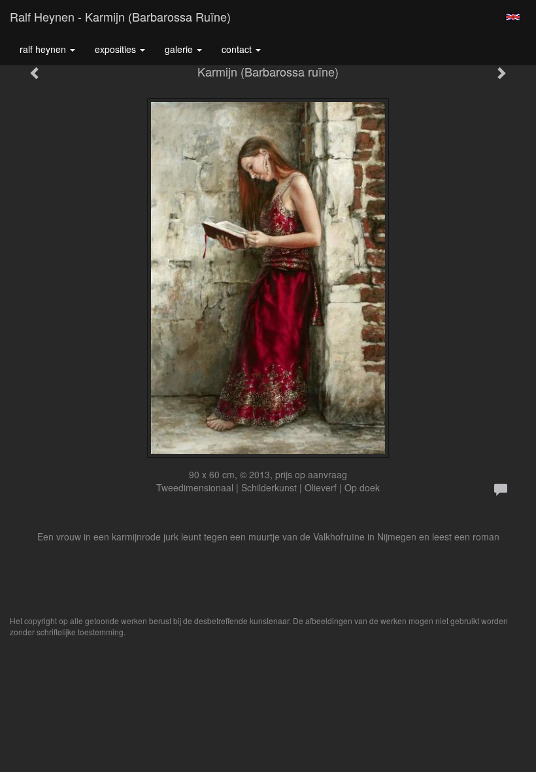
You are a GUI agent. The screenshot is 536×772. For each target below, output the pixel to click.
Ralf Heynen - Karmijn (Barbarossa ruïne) (120, 16)
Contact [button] (238, 49)
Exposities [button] (117, 49)
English (512, 17)
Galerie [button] (180, 49)
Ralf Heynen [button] (44, 49)
